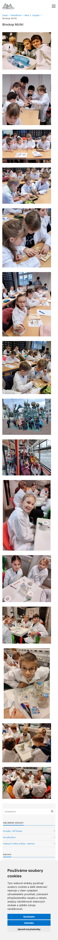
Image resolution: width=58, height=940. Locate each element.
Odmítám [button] (29, 923)
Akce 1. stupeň (32, 15)
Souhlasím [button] (29, 916)
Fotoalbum (16, 15)
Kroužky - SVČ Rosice (12, 831)
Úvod (5, 15)
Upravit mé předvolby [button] (29, 929)
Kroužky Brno (9, 837)
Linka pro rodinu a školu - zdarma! (18, 843)
